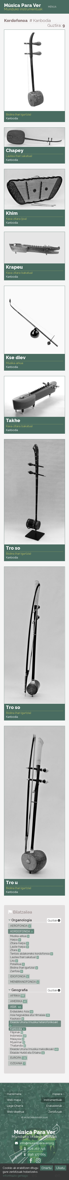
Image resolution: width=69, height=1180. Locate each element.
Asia (15, 1006)
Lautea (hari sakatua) (23, 957)
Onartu (46, 1168)
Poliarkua (16, 964)
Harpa (14, 939)
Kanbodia (17, 1028)
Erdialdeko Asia (21, 1011)
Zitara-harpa (18, 943)
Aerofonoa (20, 925)
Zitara (14, 950)
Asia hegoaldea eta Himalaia (29, 1015)
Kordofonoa (21, 931)
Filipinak (15, 1032)
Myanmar (16, 1042)
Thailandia (17, 1045)
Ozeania (17, 1063)
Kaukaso (16, 1018)
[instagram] (38, 1161)
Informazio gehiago (15, 1175)
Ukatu (60, 1168)
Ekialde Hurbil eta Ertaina (26, 1052)
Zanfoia (15, 971)
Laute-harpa (18, 946)
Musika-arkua (19, 936)
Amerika (18, 1001)
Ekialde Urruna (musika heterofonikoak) (33, 1024)
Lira (13, 960)
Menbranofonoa (24, 981)
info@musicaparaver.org (36, 1143)
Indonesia (17, 1035)
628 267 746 (36, 1148)
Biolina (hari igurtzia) (23, 967)
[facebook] (30, 1161)
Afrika (17, 995)
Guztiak (53, 920)
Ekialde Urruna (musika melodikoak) (33, 1049)
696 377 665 (36, 1154)
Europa (18, 1057)
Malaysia (16, 1039)
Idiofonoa (19, 976)
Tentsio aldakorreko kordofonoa (30, 953)
